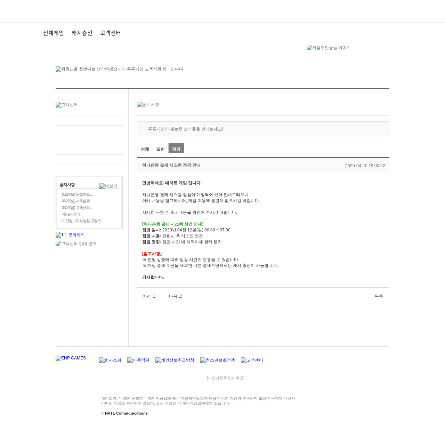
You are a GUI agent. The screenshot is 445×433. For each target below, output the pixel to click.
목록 (379, 296)
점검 (176, 149)
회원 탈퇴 (89, 159)
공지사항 (89, 140)
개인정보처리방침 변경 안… (83, 221)
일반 (160, 149)
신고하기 (89, 130)
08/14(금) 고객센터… (77, 207)
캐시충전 (82, 32)
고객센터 (110, 32)
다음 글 (176, 296)
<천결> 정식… (72, 214)
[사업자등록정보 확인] (225, 378)
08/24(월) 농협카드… (77, 194)
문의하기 (89, 120)
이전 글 (149, 296)
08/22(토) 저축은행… (77, 201)
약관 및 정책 (89, 149)
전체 (145, 149)
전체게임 (53, 32)
